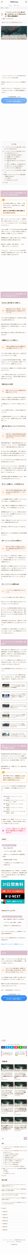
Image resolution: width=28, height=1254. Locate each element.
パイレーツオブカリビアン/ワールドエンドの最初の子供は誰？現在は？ (14, 1198)
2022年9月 (5, 1223)
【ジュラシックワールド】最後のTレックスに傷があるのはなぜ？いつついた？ (18, 716)
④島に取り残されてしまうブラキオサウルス (14, 1159)
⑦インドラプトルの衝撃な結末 (14, 168)
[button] (3, 1047)
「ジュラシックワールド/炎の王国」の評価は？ (14, 1166)
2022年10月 (5, 1220)
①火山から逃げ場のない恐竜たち (14, 155)
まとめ (6, 182)
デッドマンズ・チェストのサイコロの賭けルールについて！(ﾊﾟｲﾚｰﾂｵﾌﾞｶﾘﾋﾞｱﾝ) (14, 1203)
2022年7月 (5, 1226)
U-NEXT (9, 178)
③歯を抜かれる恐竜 (11, 158)
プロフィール (11, 1239)
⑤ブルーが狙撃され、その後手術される (16, 164)
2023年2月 (5, 1211)
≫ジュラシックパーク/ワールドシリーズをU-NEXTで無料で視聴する (14, 100)
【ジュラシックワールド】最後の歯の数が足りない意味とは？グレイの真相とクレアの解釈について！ (18, 696)
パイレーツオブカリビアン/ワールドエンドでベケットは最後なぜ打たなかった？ (14, 1185)
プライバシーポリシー (11, 1241)
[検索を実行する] (25, 1138)
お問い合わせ (18, 1241)
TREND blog (14, 2)
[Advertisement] (14, 56)
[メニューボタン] (2, 2)
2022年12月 (5, 1217)
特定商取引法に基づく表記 (20, 1239)
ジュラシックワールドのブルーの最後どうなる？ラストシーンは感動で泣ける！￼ (18, 706)
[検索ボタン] (26, 2)
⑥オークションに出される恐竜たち (15, 166)
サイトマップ (5, 1239)
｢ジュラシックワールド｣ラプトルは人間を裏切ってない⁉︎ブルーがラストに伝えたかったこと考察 (18, 735)
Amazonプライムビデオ (12, 180)
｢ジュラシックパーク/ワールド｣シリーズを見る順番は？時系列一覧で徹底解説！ (18, 686)
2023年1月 (5, 1214)
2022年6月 (5, 1230)
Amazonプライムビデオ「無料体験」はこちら (12, 944)
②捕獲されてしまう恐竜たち (13, 157)
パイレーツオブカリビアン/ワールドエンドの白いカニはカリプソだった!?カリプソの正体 (14, 1194)
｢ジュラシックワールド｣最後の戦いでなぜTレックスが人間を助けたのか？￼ (17, 725)
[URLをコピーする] (25, 1047)
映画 (4, 18)
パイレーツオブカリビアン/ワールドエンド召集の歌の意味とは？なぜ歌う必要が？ (14, 1189)
